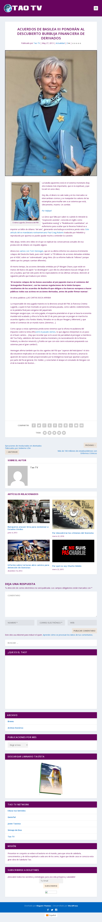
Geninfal (12, 817)
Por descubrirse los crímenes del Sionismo (73, 533)
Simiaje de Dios (15, 830)
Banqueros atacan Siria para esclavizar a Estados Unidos (28, 528)
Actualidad (60, 43)
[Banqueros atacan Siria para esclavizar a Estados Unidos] (29, 511)
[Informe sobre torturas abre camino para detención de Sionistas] (29, 550)
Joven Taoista (14, 823)
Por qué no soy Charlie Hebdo (66, 566)
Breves (11, 721)
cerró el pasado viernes (45, 332)
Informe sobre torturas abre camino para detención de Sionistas (28, 566)
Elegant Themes (44, 906)
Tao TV (37, 43)
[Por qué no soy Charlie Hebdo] (73, 551)
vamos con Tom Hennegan (31, 251)
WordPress (73, 906)
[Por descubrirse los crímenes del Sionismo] (73, 514)
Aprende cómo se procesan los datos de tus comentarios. (68, 635)
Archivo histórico (15, 728)
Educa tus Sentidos (17, 810)
